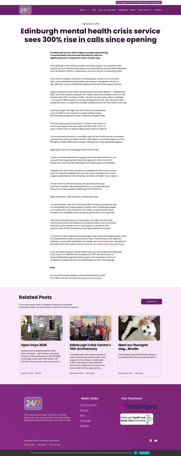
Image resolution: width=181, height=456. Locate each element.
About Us (84, 410)
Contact (158, 10)
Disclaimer (42, 445)
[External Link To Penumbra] (138, 407)
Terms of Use (54, 445)
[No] (178, 453)
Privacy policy (144, 453)
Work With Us (145, 10)
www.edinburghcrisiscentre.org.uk (108, 244)
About (82, 10)
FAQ (94, 10)
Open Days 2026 (34, 345)
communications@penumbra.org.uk (84, 278)
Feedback (123, 10)
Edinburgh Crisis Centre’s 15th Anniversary (90, 347)
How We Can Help (107, 10)
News (133, 10)
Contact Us (151, 301)
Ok (136, 453)
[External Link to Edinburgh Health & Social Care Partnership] (136, 419)
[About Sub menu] (88, 10)
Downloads (85, 420)
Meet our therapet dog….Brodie (133, 347)
